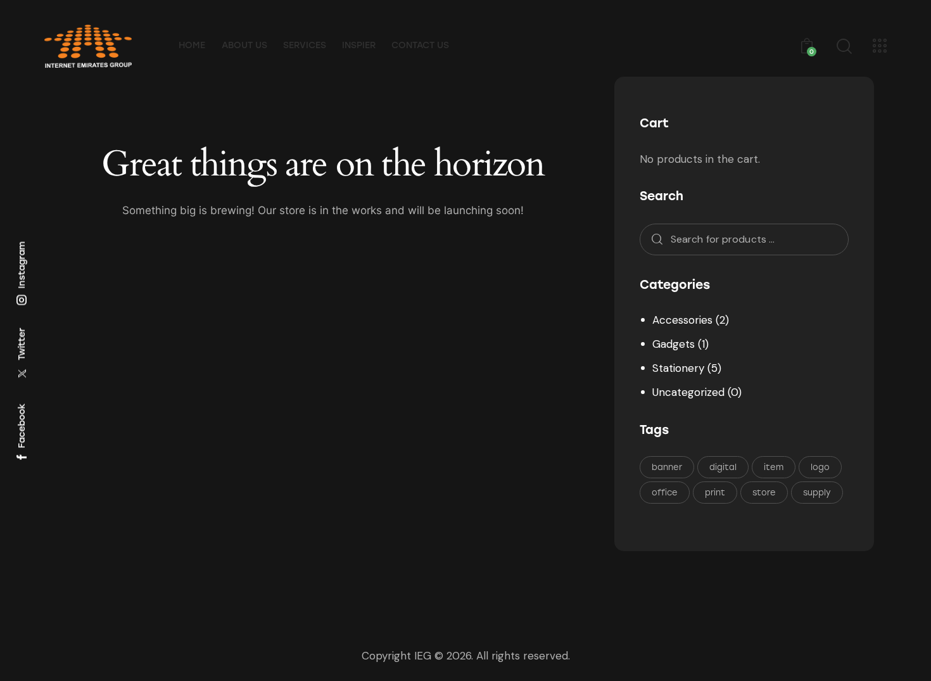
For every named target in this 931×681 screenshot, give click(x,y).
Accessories (682, 320)
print (715, 492)
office (665, 492)
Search (653, 240)
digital (723, 467)
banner (667, 467)
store (764, 492)
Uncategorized (688, 392)
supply (817, 492)
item (773, 467)
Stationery (678, 368)
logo (820, 467)
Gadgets (673, 344)
